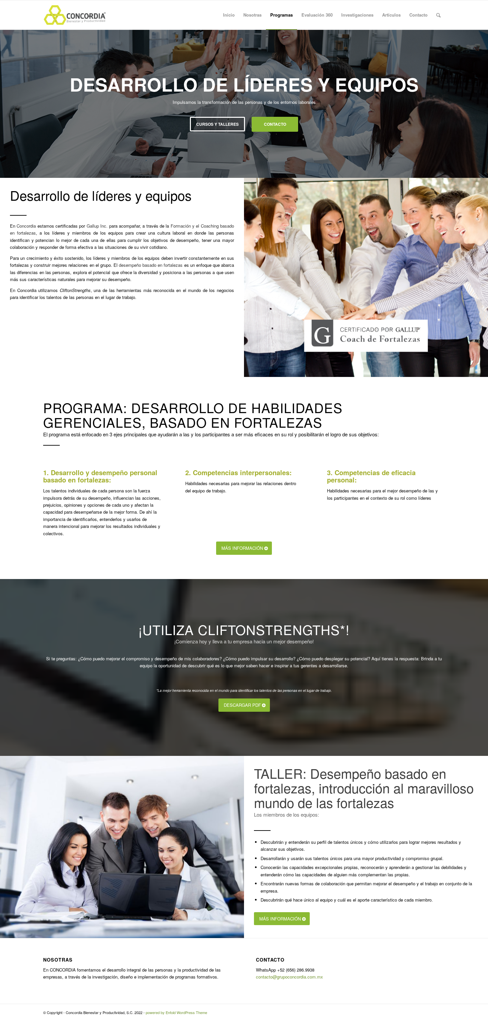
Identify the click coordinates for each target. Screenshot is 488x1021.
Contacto (275, 124)
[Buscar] (438, 15)
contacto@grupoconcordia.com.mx (289, 977)
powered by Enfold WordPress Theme (176, 1012)
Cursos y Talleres (217, 124)
